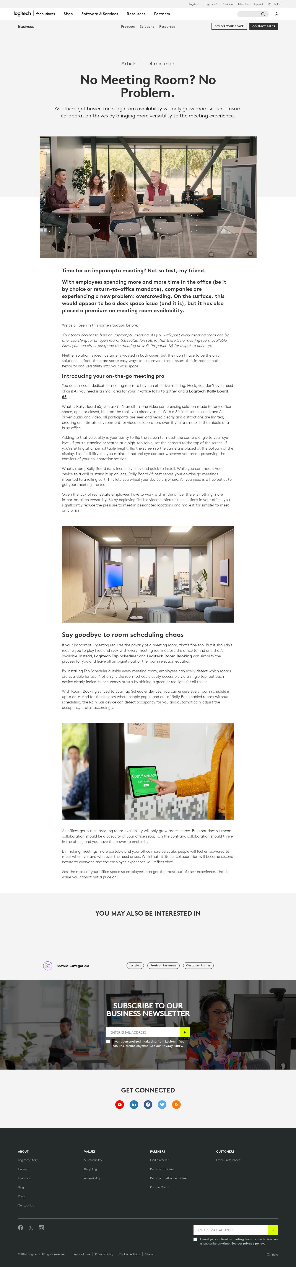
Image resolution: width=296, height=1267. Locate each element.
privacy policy (253, 1243)
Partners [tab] (162, 13)
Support (258, 4)
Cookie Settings (129, 1254)
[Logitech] (36, 13)
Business (228, 4)
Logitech (194, 4)
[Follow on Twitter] (31, 1228)
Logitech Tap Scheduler (116, 655)
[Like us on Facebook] (20, 1228)
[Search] (253, 14)
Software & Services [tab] (99, 13)
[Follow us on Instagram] (41, 1228)
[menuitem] (128, 26)
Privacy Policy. (172, 1046)
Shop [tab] (68, 13)
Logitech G (211, 4)
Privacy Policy (104, 1254)
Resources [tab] (136, 13)
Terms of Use (81, 1254)
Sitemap (150, 1254)
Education (244, 4)
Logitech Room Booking (169, 655)
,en (277, 4)
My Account (276, 14)
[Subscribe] (185, 1032)
